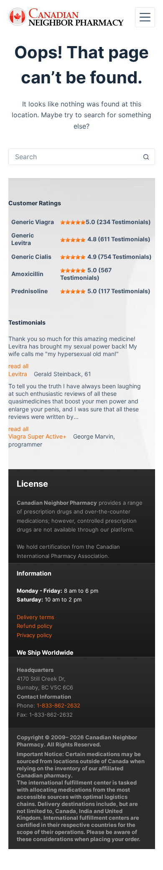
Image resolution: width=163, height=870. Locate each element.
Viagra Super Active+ (37, 436)
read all (18, 365)
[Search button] (146, 156)
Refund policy (34, 625)
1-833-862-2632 (58, 705)
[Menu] (145, 17)
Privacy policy (34, 635)
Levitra (17, 373)
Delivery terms (35, 617)
